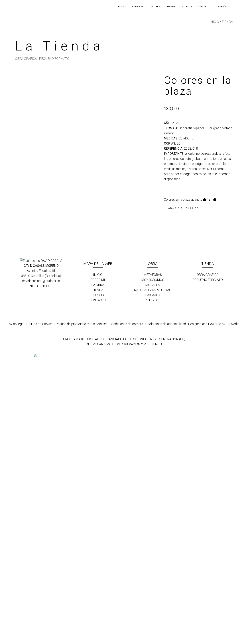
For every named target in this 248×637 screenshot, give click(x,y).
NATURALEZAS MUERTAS (152, 290)
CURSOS (98, 295)
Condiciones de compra (126, 324)
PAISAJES (152, 295)
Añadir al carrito (183, 208)
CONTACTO (98, 300)
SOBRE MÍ (97, 280)
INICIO (214, 22)
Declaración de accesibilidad (165, 324)
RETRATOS (152, 300)
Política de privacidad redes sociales (81, 324)
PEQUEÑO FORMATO (54, 58)
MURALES (152, 285)
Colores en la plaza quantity (183, 199)
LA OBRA (97, 285)
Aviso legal (16, 324)
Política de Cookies (39, 324)
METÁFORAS (152, 275)
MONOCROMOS (152, 280)
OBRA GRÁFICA (26, 58)
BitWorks (233, 324)
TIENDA (227, 22)
